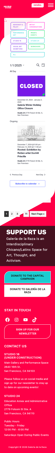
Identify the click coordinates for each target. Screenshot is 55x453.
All (14, 54)
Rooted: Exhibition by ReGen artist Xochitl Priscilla (29, 153)
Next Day (39, 174)
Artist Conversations (35, 26)
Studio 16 (17, 41)
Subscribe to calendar (26, 183)
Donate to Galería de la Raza (27, 291)
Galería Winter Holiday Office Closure (29, 106)
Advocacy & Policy (18, 26)
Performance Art (18, 34)
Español (38, 5)
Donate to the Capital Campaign (27, 277)
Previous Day (17, 174)
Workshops (35, 46)
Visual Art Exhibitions (18, 48)
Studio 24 (35, 41)
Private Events (34, 34)
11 (27, 213)
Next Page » (38, 214)
